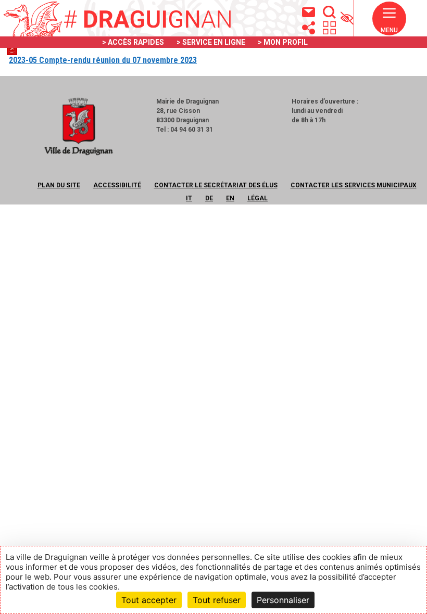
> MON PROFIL (283, 42)
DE (209, 198)
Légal (257, 198)
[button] (389, 23)
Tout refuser (217, 600)
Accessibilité (117, 185)
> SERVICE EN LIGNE (211, 42)
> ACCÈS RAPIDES (133, 42)
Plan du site (58, 185)
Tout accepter (149, 600)
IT (189, 198)
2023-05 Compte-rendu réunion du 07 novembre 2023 (103, 60)
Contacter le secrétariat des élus (216, 185)
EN (230, 198)
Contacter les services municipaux (354, 185)
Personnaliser (283, 600)
